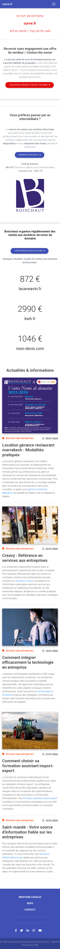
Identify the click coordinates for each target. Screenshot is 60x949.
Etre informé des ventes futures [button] (28, 251)
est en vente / (30, 31)
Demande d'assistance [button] (28, 155)
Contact (30, 909)
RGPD (30, 903)
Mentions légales (30, 897)
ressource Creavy (24, 580)
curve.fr (30, 23)
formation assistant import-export (40, 798)
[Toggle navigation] (54, 4)
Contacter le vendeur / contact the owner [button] (28, 85)
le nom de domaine (30, 16)
